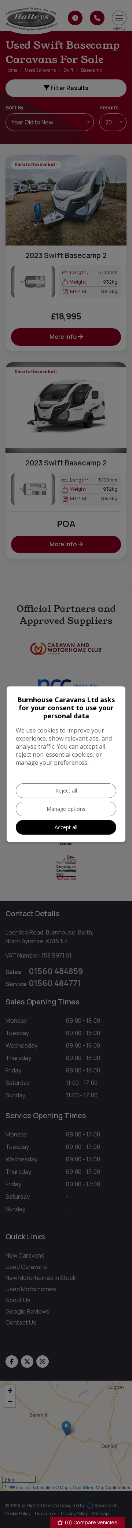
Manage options (66, 808)
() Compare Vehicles (90, 1522)
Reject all (66, 790)
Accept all (66, 827)
